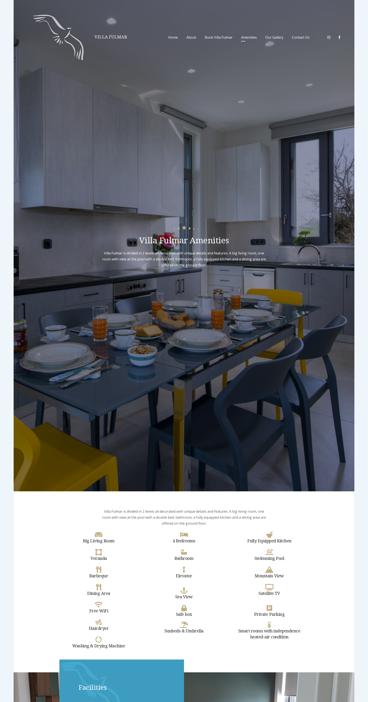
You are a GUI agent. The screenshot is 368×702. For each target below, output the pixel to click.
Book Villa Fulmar (219, 37)
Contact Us (300, 37)
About (191, 37)
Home (173, 37)
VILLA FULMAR (111, 37)
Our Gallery (274, 37)
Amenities (249, 37)
